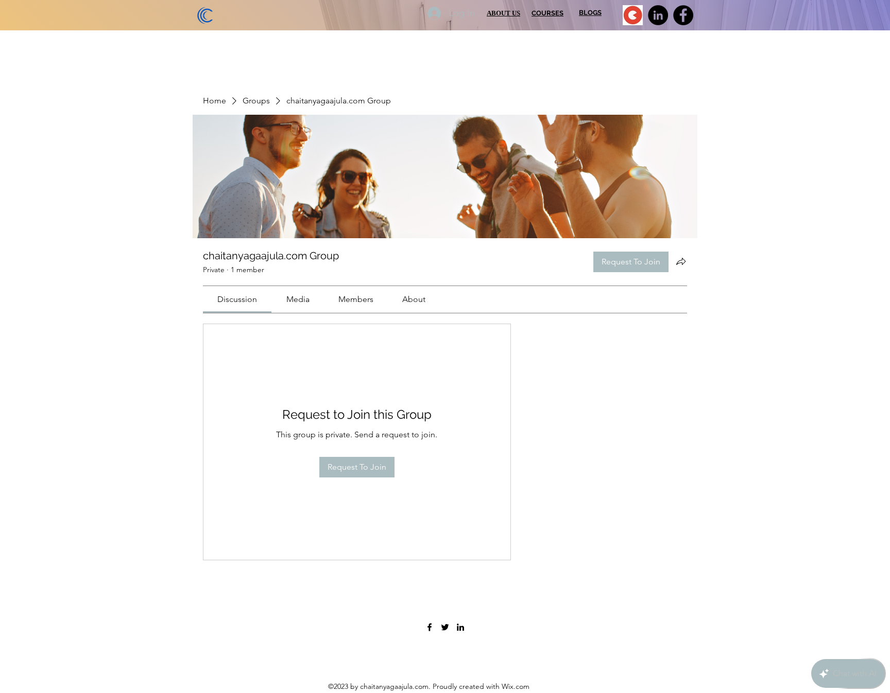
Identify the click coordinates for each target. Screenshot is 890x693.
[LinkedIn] (658, 15)
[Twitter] (445, 627)
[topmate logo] (633, 15)
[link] (237, 299)
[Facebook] (683, 15)
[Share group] (681, 261)
